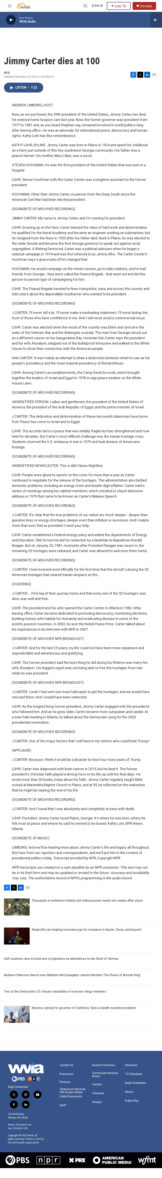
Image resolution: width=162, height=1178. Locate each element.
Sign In (97, 5)
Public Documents (71, 1096)
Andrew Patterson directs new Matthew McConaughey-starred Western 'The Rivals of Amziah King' (72, 975)
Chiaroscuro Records (73, 1089)
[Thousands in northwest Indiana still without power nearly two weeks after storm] (17, 906)
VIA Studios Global (71, 1092)
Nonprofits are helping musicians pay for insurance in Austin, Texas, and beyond (86, 929)
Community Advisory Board (105, 1075)
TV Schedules (133, 1074)
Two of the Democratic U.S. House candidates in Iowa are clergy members (55, 991)
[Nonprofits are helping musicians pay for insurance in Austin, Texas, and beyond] (17, 936)
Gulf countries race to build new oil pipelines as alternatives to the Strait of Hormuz (61, 959)
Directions (131, 1065)
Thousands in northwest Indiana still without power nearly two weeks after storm (87, 900)
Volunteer (98, 1093)
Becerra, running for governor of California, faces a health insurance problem (84, 1008)
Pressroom (66, 1074)
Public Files (132, 1100)
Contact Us (66, 1065)
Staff (63, 1105)
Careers (97, 1084)
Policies (97, 1102)
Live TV (120, 6)
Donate (146, 6)
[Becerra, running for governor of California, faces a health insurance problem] (17, 1014)
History (129, 1091)
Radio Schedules (135, 1083)
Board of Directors (103, 1065)
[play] (11, 20)
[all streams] (156, 20)
